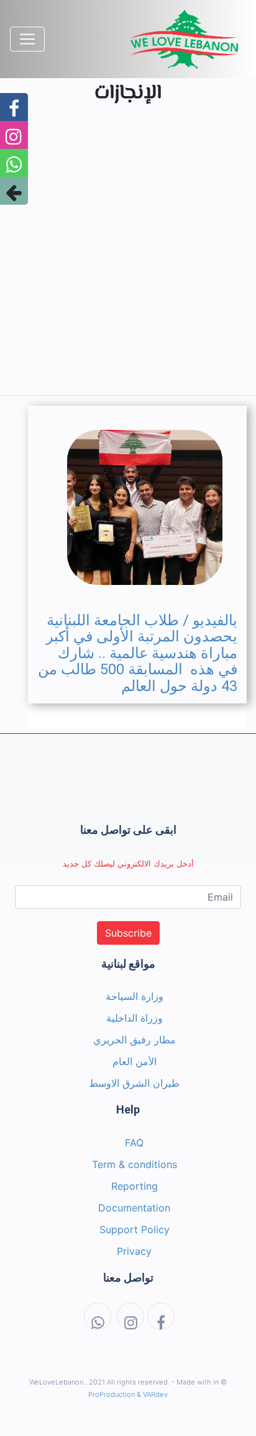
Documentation (134, 1208)
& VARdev (152, 1394)
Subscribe (128, 933)
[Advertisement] (128, 257)
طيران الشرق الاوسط (134, 1083)
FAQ (134, 1142)
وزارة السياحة (134, 996)
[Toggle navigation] (27, 39)
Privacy (134, 1251)
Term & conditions (134, 1164)
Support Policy (134, 1229)
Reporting (134, 1186)
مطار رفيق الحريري (134, 1039)
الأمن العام (134, 1061)
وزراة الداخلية (134, 1018)
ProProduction (111, 1394)
